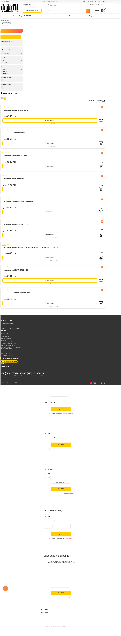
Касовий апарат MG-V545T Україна (15, 110)
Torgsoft (10, 382)
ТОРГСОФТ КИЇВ (5, 20)
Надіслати (61, 409)
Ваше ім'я (47, 398)
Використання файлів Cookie (8, 343)
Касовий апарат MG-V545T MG (13, 179)
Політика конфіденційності (8, 342)
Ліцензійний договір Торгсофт (8, 345)
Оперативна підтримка (7, 355)
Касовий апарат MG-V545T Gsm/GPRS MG (17, 201)
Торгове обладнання (6, 22)
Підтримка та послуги (41, 16)
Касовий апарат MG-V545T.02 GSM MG (16, 270)
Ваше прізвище (49, 469)
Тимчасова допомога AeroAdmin (10, 358)
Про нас (71, 16)
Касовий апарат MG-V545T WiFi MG (15, 224)
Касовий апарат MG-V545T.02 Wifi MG (16, 293)
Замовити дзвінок (32, 10)
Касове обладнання (6, 23)
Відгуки (91, 16)
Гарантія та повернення (7, 338)
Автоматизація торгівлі (58, 16)
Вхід (99, 1)
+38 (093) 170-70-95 (28, 5)
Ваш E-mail (47, 477)
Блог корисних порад (6, 326)
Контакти (100, 16)
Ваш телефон (48, 402)
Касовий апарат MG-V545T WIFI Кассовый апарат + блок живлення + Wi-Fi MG (30, 247)
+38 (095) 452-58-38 (30, 7)
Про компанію (4, 333)
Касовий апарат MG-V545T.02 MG (14, 156)
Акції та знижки (5, 336)
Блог (84, 1)
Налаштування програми (7, 351)
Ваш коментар (48, 528)
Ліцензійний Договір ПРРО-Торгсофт (10, 347)
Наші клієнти (81, 16)
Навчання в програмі (6, 353)
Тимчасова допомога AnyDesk (9, 361)
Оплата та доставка (6, 335)
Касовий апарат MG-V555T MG (13, 133)
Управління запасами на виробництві (10, 328)
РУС (88, 1)
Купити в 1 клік (49, 120)
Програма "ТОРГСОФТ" (25, 16)
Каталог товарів (10, 16)
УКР (92, 1)
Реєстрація (103, 1)
